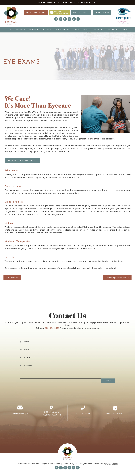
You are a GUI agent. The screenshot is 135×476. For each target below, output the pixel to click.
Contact (125, 29)
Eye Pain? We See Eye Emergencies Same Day (69, 2)
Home (9, 29)
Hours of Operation (115, 413)
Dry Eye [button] (97, 29)
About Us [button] (19, 29)
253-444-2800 (52, 328)
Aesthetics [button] (111, 29)
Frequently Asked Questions (22, 160)
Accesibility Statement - (85, 464)
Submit (108, 381)
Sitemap (59, 464)
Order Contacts (102, 12)
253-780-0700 (61, 13)
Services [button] (32, 29)
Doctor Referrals (81, 12)
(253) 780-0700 (83, 413)
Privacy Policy (69, 464)
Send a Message (20, 413)
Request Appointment (36, 12)
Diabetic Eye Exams (116, 277)
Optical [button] (46, 29)
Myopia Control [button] (62, 29)
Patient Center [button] (81, 29)
